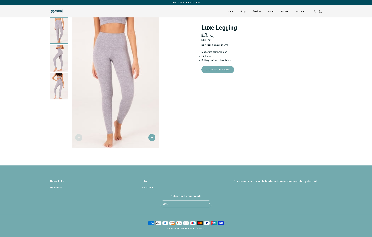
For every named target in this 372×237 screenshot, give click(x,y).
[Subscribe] (209, 204)
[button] (243, 11)
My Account (56, 187)
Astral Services (180, 228)
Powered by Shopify (196, 228)
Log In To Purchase (218, 69)
